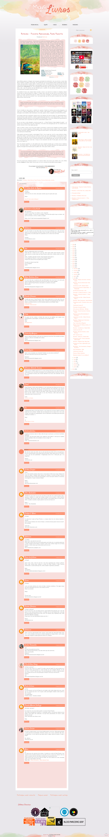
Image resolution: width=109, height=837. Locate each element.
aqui (46, 167)
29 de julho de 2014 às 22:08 (60, 333)
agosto (75, 276)
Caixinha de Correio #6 (78, 351)
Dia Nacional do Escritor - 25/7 (79, 290)
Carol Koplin (29, 350)
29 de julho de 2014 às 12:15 (60, 188)
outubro (75, 272)
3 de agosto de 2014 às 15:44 (60, 705)
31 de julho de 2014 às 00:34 (60, 431)
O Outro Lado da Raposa (33, 188)
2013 (73, 369)
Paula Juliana (29, 686)
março (75, 363)
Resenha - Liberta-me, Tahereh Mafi (81, 336)
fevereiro (75, 364)
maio (75, 359)
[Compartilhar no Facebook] (24, 178)
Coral (27, 384)
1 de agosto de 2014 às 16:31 (60, 606)
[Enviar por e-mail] (19, 178)
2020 (73, 255)
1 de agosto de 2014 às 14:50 (60, 580)
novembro (76, 270)
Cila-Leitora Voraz (31, 664)
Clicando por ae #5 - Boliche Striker (80, 285)
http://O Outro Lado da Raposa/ (31, 199)
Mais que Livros (46, 834)
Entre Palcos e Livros (29, 421)
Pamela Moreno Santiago (33, 705)
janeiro (75, 366)
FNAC (61, 75)
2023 (73, 250)
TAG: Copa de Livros (77, 334)
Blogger (54, 836)
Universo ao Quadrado (32, 209)
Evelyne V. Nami (30, 513)
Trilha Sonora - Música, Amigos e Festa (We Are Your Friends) (85, 140)
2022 (73, 252)
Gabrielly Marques (31, 333)
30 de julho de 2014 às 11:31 (60, 350)
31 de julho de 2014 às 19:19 (60, 513)
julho (75, 278)
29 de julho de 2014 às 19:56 (60, 296)
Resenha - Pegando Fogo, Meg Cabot (81, 341)
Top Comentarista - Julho (78, 349)
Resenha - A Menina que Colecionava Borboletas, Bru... (81, 320)
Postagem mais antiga (58, 795)
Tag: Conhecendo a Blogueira (79, 323)
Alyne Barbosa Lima (31, 277)
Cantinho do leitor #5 (77, 329)
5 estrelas (25, 180)
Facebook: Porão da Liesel (30, 304)
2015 (73, 265)
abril (74, 361)
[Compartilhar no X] (22, 178)
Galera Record (31, 180)
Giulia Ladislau (30, 431)
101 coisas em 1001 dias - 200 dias (80, 309)
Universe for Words (29, 398)
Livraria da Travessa (54, 75)
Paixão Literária (30, 606)
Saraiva (48, 75)
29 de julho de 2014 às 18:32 (60, 277)
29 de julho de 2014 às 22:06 (60, 314)
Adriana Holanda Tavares (33, 368)
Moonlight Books (28, 322)
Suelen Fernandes (31, 645)
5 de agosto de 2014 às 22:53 (60, 749)
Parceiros (75, 25)
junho (75, 357)
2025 (73, 246)
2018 (73, 259)
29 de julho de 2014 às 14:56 (60, 228)
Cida (26, 314)
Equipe (45, 25)
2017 (73, 261)
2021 (73, 253)
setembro (76, 274)
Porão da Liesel (28, 303)
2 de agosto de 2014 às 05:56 (60, 664)
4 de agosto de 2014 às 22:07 (60, 728)
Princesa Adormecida (45, 180)
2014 (73, 267)
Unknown (28, 228)
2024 (73, 248)
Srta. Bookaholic (30, 493)
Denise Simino (29, 728)
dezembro (76, 268)
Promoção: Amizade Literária (79, 307)
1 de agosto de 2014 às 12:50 (60, 557)
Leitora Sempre (30, 469)
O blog (55, 25)
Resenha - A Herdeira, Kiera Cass (79, 195)
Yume (27, 580)
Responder (26, 201)
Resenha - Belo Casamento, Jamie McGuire (82, 300)
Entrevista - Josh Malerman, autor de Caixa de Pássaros (84, 155)
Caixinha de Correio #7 (78, 305)
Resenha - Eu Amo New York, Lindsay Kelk (81, 190)
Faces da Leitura (30, 557)
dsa (26, 248)
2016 (73, 263)
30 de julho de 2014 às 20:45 (60, 384)
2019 (73, 257)
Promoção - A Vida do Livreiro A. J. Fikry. (82, 292)
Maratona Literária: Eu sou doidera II (81, 355)
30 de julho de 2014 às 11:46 (60, 368)
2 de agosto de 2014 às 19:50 (60, 686)
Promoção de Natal (76, 193)
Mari (26, 749)
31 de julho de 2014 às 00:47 (60, 450)
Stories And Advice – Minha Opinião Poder (40, 760)
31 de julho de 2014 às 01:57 (60, 469)
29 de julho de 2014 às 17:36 (60, 248)
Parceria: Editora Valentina (79, 353)
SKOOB (56, 77)
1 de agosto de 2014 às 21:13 (60, 645)
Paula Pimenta (37, 180)
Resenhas (64, 25)
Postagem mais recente (26, 795)
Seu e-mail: (74, 170)
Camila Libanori (30, 296)
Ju (26, 408)
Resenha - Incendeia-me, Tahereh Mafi (81, 328)
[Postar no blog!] (21, 178)
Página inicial (34, 25)
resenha (52, 180)
